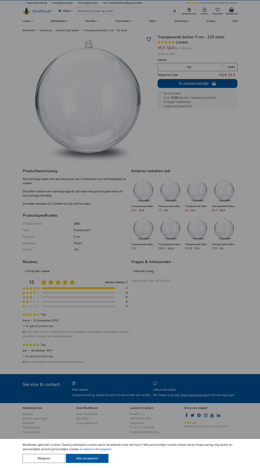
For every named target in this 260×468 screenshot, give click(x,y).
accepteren (87, 449)
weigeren (105, 449)
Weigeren (43, 458)
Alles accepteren (87, 458)
